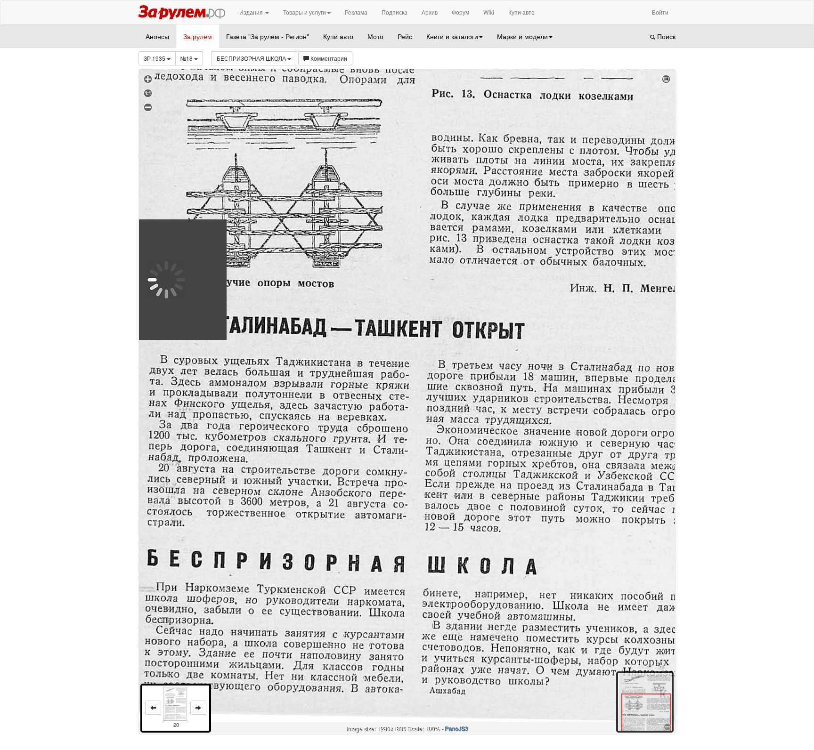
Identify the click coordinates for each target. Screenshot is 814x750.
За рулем (197, 36)
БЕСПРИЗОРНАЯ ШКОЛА (252, 58)
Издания (251, 12)
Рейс (405, 36)
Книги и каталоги (452, 36)
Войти (660, 12)
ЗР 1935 (155, 58)
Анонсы (157, 36)
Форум (460, 12)
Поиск (665, 36)
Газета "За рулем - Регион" (267, 36)
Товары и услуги (304, 12)
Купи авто (521, 12)
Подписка (394, 12)
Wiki (488, 12)
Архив (430, 12)
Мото (375, 36)
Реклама (356, 12)
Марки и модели (522, 36)
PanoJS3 (456, 728)
